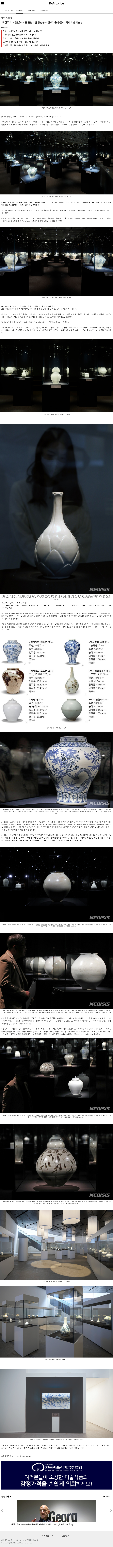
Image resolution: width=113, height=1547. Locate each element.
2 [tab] (106, 1496)
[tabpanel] (56, 1514)
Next (111, 1510)
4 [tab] (108, 1496)
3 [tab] (107, 1496)
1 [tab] (104, 1496)
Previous (2, 1510)
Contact (65, 1536)
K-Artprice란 (47, 1536)
